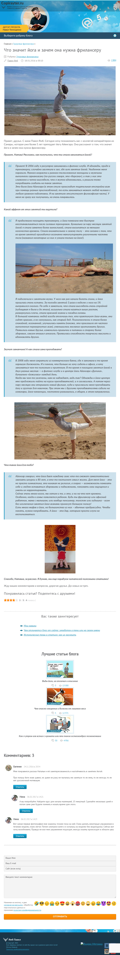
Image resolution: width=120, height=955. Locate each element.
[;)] (57, 903)
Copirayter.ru (12, 3)
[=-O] (72, 903)
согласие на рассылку (13, 905)
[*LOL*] (98, 903)
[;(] (52, 903)
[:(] (47, 903)
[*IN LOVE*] (83, 903)
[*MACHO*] (108, 903)
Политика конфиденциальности (17, 949)
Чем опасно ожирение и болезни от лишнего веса (60, 709)
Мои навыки (30, 626)
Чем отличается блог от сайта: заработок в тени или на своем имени (62, 630)
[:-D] (67, 903)
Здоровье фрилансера (27, 56)
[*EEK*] (114, 903)
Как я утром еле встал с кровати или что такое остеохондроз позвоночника (60, 736)
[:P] (62, 903)
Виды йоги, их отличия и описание (60, 681)
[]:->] (103, 903)
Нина (22, 796)
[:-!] (77, 903)
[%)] (88, 903)
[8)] (41, 903)
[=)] (36, 903)
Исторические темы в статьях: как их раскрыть (50, 635)
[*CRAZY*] (93, 903)
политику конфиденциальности (27, 910)
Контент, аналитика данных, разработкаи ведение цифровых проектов (20, 7)
